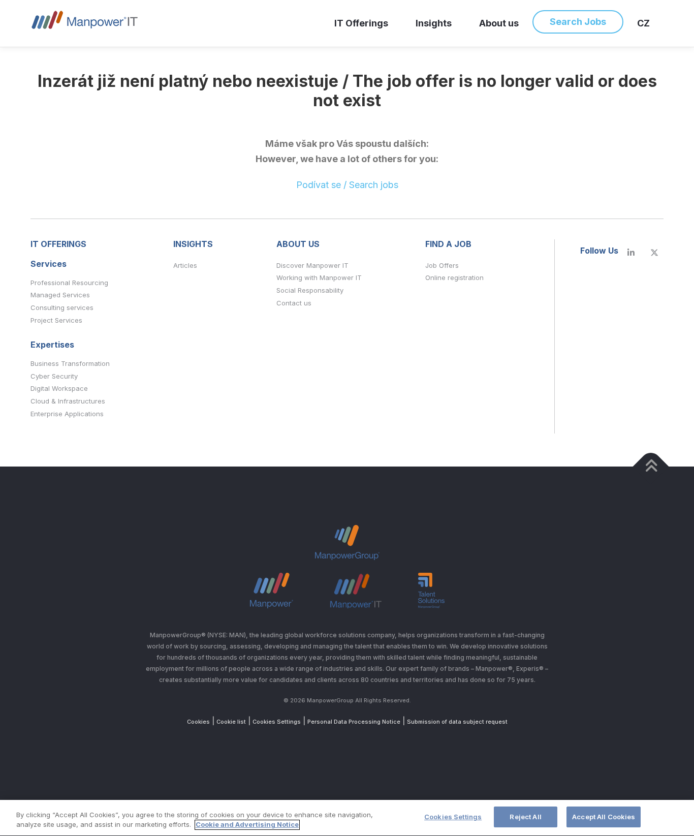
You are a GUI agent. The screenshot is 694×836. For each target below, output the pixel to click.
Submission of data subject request (457, 721)
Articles (185, 265)
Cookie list (231, 721)
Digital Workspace (59, 388)
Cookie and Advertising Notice (247, 825)
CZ (643, 23)
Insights (434, 23)
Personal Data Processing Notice (353, 721)
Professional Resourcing (69, 282)
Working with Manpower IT (319, 277)
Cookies (198, 721)
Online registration (454, 277)
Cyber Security (54, 376)
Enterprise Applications (67, 414)
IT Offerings (361, 23)
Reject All (525, 817)
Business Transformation (70, 363)
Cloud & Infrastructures (67, 401)
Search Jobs (578, 21)
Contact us (293, 303)
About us (499, 23)
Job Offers (442, 265)
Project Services (56, 320)
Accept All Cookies (603, 817)
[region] (347, 818)
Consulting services (61, 307)
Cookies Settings (277, 721)
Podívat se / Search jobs (347, 184)
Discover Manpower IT (312, 265)
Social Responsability (309, 290)
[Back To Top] (651, 466)
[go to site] (631, 253)
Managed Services (60, 295)
